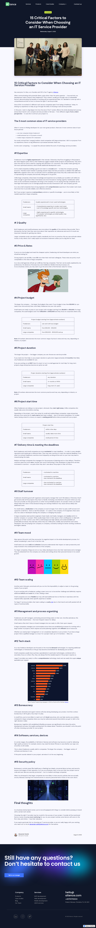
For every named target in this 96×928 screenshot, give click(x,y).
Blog (16, 901)
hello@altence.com (73, 894)
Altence (55, 92)
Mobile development (40, 901)
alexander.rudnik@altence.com (39, 824)
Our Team (18, 903)
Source (66, 702)
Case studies (19, 898)
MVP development (40, 896)
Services (28, 4)
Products (18, 896)
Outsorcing (48, 12)
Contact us (78, 4)
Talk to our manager (14, 875)
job (52, 602)
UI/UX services (39, 903)
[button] (62, 4)
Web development (40, 898)
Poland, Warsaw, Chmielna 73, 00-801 (77, 902)
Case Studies (50, 4)
